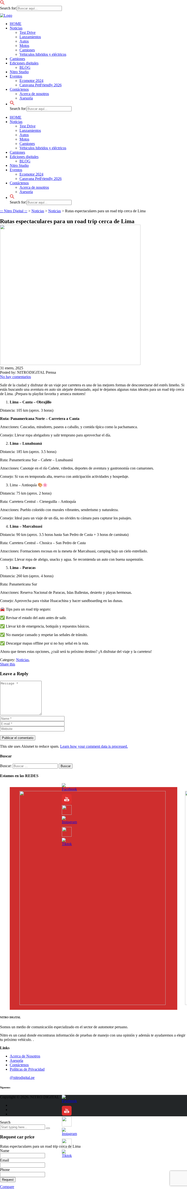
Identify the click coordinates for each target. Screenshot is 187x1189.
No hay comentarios (15, 377)
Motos (24, 46)
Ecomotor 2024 (31, 81)
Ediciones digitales (24, 63)
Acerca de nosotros (34, 94)
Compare (7, 1187)
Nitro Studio (19, 72)
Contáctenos (19, 89)
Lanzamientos (30, 37)
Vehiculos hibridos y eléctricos (42, 54)
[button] (2, 3)
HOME (15, 24)
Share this (7, 664)
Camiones (27, 50)
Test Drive (27, 32)
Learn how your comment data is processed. (94, 746)
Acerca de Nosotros (25, 1056)
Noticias (16, 28)
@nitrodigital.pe (22, 1077)
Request (8, 1179)
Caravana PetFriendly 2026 (40, 85)
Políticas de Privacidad (27, 1069)
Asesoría (26, 98)
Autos (24, 41)
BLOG (24, 67)
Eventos (16, 76)
